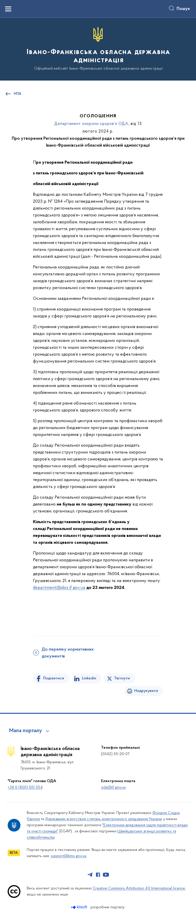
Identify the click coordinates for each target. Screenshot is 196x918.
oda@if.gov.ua (113, 787)
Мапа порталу (25, 731)
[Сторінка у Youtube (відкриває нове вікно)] (106, 875)
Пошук (183, 9)
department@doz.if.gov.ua (59, 588)
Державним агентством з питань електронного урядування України (103, 819)
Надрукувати (146, 691)
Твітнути (122, 678)
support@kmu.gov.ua (68, 856)
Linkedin (89, 678)
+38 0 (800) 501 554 (25, 787)
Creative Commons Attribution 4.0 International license (139, 888)
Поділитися (53, 678)
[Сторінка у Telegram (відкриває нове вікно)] (90, 875)
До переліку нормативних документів (68, 653)
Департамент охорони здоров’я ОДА (91, 124)
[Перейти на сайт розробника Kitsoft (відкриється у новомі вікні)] (79, 907)
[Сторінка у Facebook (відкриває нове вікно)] (98, 875)
